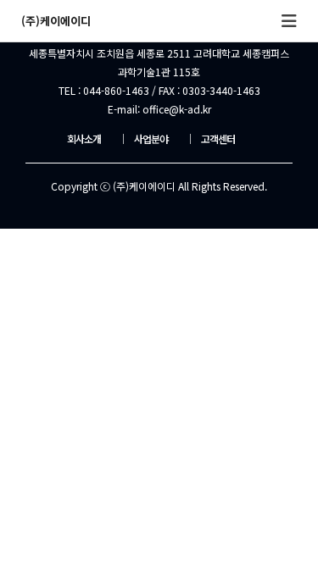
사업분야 (143, 138)
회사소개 (84, 138)
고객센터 (210, 138)
